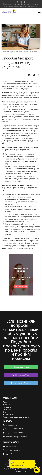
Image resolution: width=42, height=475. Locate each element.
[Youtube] (17, 2)
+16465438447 (18, 429)
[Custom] (24, 2)
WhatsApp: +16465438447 (30, 4)
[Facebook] (29, 75)
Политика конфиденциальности (16, 417)
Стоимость (7, 409)
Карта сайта (8, 414)
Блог (5, 412)
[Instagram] (21, 2)
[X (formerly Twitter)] (38, 75)
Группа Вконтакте (12, 454)
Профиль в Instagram (13, 450)
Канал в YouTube (11, 446)
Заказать (6, 404)
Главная (6, 402)
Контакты (7, 407)
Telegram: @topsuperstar (12, 4)
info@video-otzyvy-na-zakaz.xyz (16, 437)
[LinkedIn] (34, 75)
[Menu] (39, 12)
